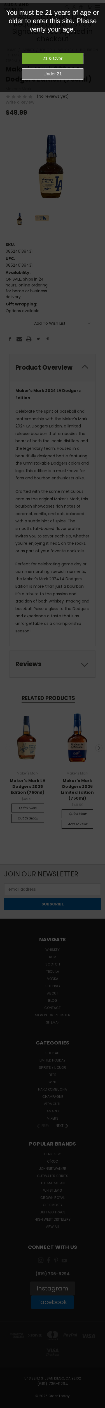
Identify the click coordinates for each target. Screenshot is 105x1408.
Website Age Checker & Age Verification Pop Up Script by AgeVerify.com (98, 1406)
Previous (9, 1402)
